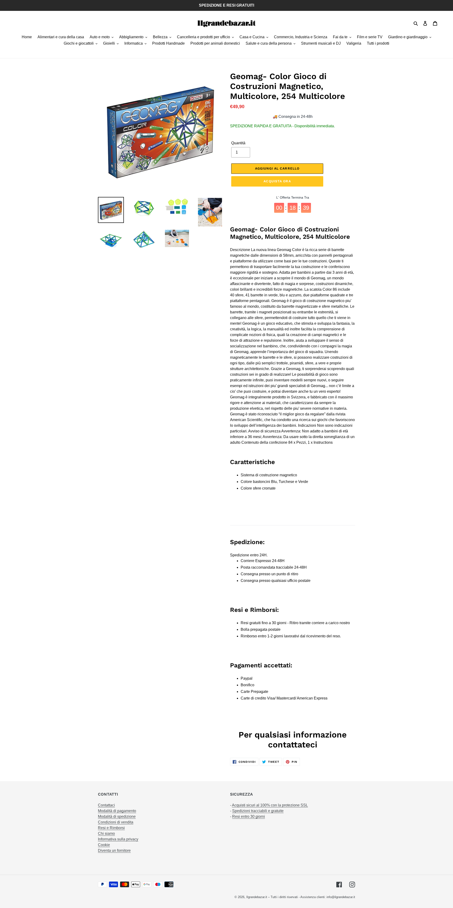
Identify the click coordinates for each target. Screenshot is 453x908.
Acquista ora (277, 181)
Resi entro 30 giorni (248, 816)
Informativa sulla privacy (118, 839)
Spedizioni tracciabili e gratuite (258, 811)
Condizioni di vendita (115, 822)
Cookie (104, 845)
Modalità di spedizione (117, 816)
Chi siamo (106, 833)
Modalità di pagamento (117, 811)
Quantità (238, 143)
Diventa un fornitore (114, 850)
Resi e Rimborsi (111, 828)
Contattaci (106, 805)
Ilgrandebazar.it (256, 897)
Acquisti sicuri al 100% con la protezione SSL (270, 805)
